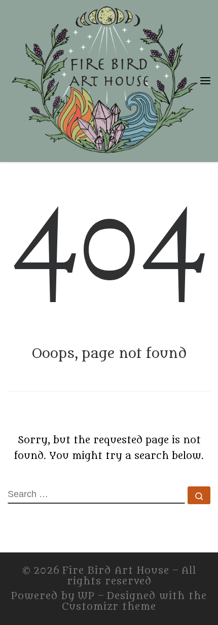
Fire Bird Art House (115, 570)
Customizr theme (109, 606)
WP (86, 596)
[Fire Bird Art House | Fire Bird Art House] (104, 78)
